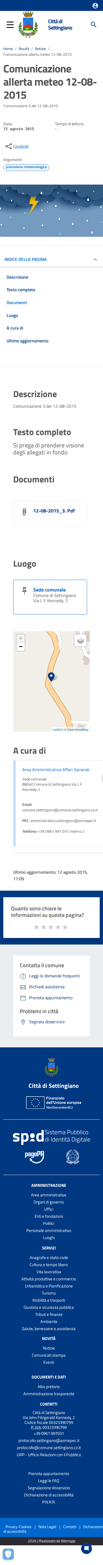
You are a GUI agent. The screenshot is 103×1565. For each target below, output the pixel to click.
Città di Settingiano (60, 24)
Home (8, 49)
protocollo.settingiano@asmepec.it (48, 1440)
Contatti (48, 1404)
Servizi (49, 1248)
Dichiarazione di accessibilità (49, 1495)
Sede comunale (49, 589)
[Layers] (80, 640)
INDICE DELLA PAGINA (25, 259)
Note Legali (47, 1526)
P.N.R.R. (48, 1502)
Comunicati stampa (49, 1355)
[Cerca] (94, 25)
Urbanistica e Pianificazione (49, 1286)
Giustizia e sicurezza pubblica (49, 1307)
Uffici (48, 1209)
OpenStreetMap (77, 729)
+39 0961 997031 (49, 1433)
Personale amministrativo (48, 1230)
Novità (24, 49)
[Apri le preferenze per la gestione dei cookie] (9, 1555)
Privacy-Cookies (18, 1526)
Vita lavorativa (49, 1272)
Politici (48, 1223)
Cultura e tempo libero (49, 1264)
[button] (95, 5)
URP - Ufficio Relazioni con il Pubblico (49, 1455)
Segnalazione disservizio (49, 1488)
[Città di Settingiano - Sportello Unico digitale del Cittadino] (28, 24)
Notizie (40, 49)
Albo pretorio (49, 1386)
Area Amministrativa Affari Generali (56, 769)
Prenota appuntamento (48, 1473)
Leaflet (57, 729)
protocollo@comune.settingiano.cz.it (49, 1447)
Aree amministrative (48, 1195)
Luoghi (49, 1237)
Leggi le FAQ (48, 1480)
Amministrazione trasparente (48, 1394)
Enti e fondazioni (49, 1216)
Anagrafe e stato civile (49, 1257)
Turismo (49, 1293)
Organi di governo (49, 1202)
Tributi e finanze (49, 1314)
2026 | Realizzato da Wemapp (51, 1541)
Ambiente (48, 1321)
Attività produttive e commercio (48, 1279)
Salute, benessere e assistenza (49, 1328)
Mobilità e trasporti (48, 1300)
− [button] (21, 646)
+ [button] (21, 638)
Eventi (48, 1362)
